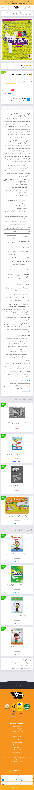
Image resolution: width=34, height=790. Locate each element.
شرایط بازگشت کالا (17, 745)
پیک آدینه (25, 663)
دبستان (18, 13)
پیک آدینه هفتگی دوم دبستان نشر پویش (22, 668)
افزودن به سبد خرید (17, 787)
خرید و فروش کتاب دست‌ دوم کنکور (17, 729)
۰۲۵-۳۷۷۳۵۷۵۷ (17, 771)
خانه (31, 13)
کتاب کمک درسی (25, 13)
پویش (30, 663)
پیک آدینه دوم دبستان (17, 663)
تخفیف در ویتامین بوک (17, 742)
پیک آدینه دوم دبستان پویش (25, 665)
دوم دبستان (12, 13)
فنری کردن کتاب (17, 750)
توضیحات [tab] (29, 108)
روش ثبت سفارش (17, 726)
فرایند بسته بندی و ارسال (17, 731)
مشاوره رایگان (17, 740)
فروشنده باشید (17, 747)
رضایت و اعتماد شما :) (17, 752)
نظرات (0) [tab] (23, 108)
